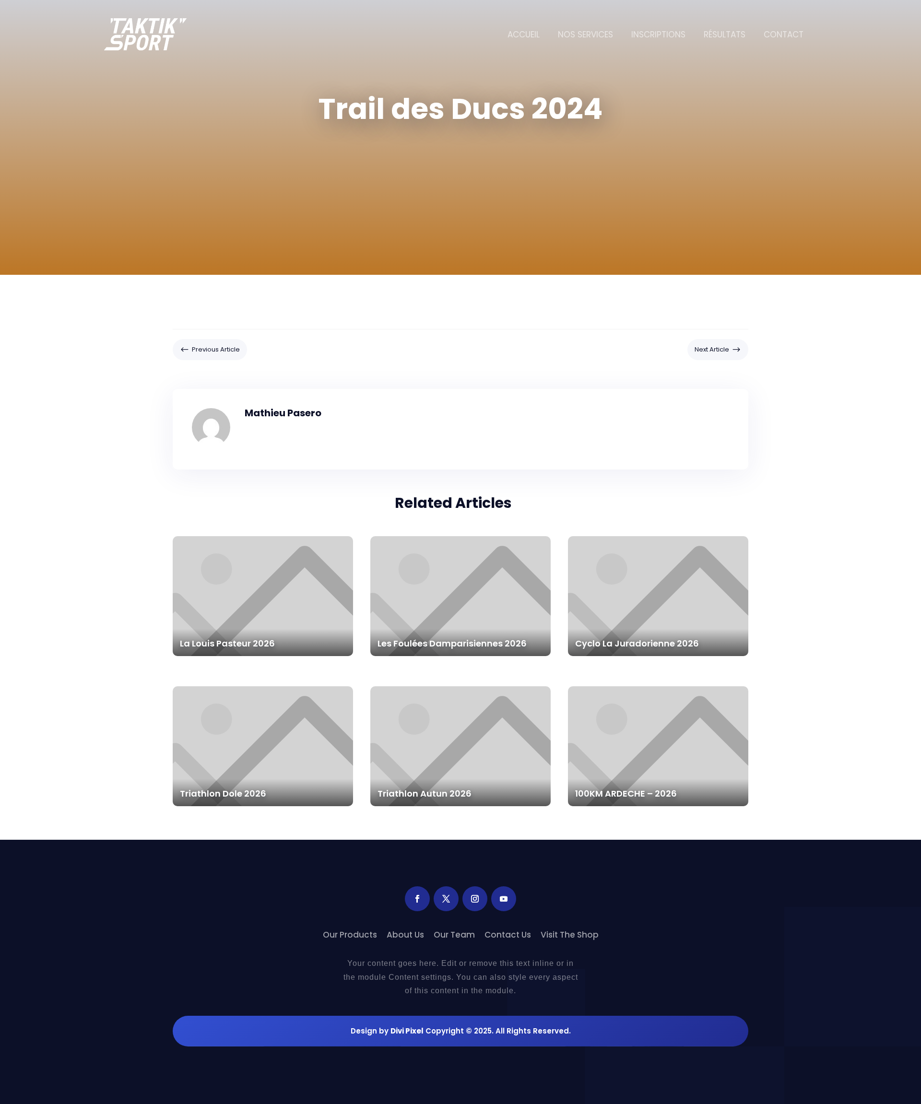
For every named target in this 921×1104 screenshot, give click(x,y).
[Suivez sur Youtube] (503, 898)
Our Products (350, 934)
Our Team (454, 934)
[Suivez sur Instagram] (474, 898)
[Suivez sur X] (446, 898)
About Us (405, 934)
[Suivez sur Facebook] (417, 898)
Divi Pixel (407, 1031)
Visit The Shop (570, 934)
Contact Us (507, 934)
